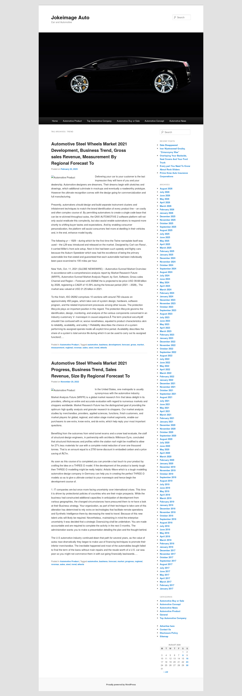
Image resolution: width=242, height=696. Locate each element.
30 (187, 665)
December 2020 (167, 425)
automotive (93, 344)
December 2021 (167, 383)
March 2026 (165, 206)
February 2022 (167, 376)
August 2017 (166, 564)
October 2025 (166, 223)
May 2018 (164, 532)
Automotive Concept (154, 120)
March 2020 (165, 456)
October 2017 (166, 557)
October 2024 (166, 265)
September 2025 (168, 226)
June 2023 (165, 320)
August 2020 (166, 439)
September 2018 (168, 519)
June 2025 (165, 237)
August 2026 (166, 188)
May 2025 (164, 240)
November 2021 (167, 386)
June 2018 (165, 529)
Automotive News (177, 120)
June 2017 (165, 571)
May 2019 (164, 491)
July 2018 (164, 526)
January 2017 (166, 588)
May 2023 (164, 324)
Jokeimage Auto (70, 17)
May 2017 (164, 574)
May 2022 (164, 365)
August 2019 (166, 480)
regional (69, 347)
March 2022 (165, 373)
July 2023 (164, 317)
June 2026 (165, 195)
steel (91, 347)
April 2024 (165, 285)
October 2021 (166, 390)
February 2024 (167, 292)
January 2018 (166, 546)
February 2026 (167, 209)
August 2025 (166, 230)
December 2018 (167, 508)
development (115, 344)
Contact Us (165, 629)
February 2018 (167, 543)
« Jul (165, 671)
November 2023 (167, 303)
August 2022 (166, 355)
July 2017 (164, 567)
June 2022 (165, 362)
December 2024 (167, 258)
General (164, 614)
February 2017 (167, 585)
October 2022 (166, 348)
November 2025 (167, 219)
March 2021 (165, 414)
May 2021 (164, 407)
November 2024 (167, 261)
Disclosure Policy (169, 632)
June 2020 (165, 445)
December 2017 (167, 550)
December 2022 (167, 341)
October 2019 (166, 473)
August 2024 (166, 272)
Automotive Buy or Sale (128, 120)
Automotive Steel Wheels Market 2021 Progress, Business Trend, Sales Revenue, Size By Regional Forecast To (90, 369)
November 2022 (167, 345)
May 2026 (164, 198)
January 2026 (166, 212)
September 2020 (168, 435)
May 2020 (164, 449)
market (140, 344)
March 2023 (165, 331)
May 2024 (164, 282)
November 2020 (167, 428)
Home (55, 120)
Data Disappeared (169, 145)
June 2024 (165, 278)
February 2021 (167, 418)
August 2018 (166, 522)
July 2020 (164, 442)
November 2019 (167, 470)
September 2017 (168, 560)
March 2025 (165, 247)
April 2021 (165, 411)
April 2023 (165, 327)
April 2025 (165, 244)
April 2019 (165, 494)
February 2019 (167, 501)
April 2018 (165, 536)
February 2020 (167, 459)
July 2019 (164, 484)
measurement (57, 347)
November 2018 (167, 512)
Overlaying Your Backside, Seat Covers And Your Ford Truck (174, 159)
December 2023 (167, 299)
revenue (78, 347)
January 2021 (166, 421)
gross (133, 344)
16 (187, 658)
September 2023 (168, 310)
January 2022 (166, 379)
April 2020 (165, 452)
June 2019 (165, 487)
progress (129, 561)
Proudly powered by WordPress (121, 684)
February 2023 (167, 334)
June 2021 (165, 404)
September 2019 (168, 477)
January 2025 (166, 254)
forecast (126, 344)
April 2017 (165, 578)
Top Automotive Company (99, 120)
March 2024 (165, 289)
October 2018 (166, 515)
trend (96, 347)
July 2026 (164, 192)
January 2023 (166, 338)
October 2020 (166, 432)
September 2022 (168, 352)
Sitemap (164, 636)
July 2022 (164, 359)
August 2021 (166, 397)
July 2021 (164, 400)
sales (85, 347)
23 (187, 661)
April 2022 (165, 369)
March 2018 (165, 540)
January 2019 (166, 505)
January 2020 (166, 463)
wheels (103, 347)
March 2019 (165, 498)
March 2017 (165, 581)
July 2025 (164, 233)
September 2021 (168, 393)
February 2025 (167, 251)
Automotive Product (72, 120)
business (103, 344)
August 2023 (166, 313)
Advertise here (167, 625)
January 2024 (166, 296)
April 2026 (165, 202)
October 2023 (166, 306)
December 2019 (167, 466)
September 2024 (168, 268)
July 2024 (164, 275)
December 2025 (167, 216)
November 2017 (167, 553)
